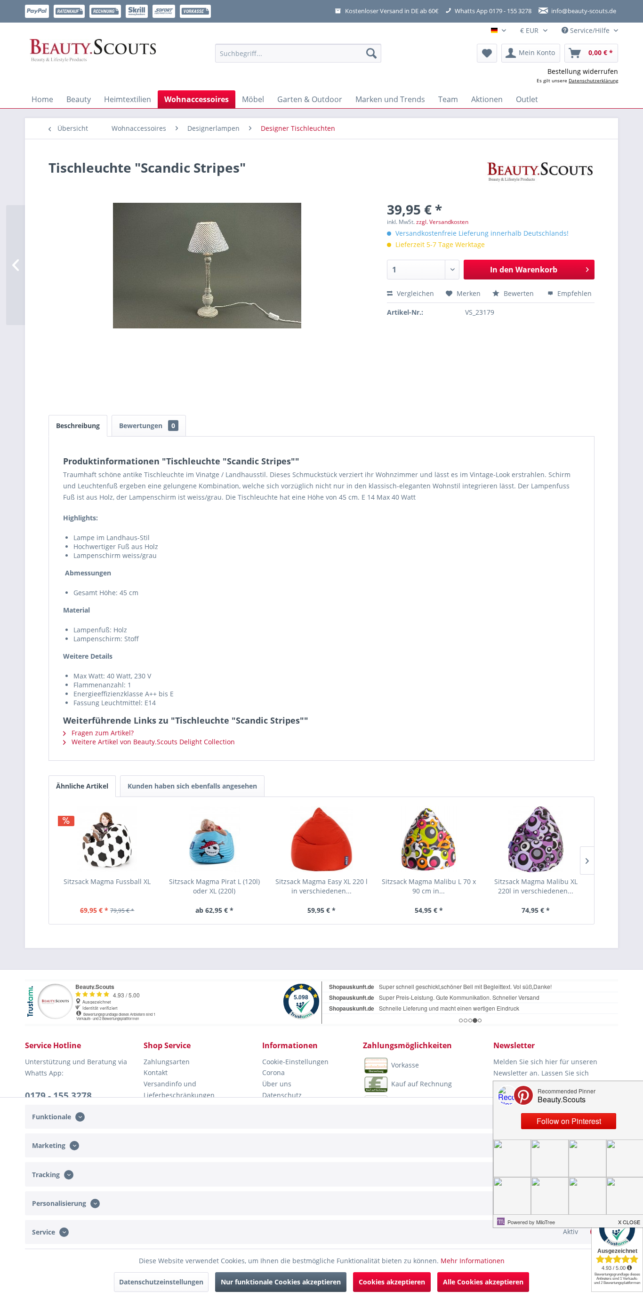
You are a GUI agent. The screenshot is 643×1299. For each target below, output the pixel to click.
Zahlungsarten (167, 1061)
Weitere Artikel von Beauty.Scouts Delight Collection (152, 741)
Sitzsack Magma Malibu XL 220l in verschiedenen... (536, 886)
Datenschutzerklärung (593, 80)
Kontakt (156, 1072)
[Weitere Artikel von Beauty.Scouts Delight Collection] (540, 176)
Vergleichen (414, 293)
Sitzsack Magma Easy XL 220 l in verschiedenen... (321, 886)
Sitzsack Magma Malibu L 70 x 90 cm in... (429, 886)
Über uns (276, 1083)
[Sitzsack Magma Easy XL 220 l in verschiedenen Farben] (321, 839)
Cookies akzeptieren (392, 1281)
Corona (273, 1072)
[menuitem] (298, 53)
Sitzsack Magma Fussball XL (107, 881)
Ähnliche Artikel (82, 785)
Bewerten (519, 293)
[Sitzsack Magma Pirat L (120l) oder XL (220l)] (215, 839)
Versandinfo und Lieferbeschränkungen (179, 1089)
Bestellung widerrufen (582, 71)
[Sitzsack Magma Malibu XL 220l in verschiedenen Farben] (536, 839)
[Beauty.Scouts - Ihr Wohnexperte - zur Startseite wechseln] (93, 53)
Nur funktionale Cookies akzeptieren (281, 1281)
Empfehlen (573, 293)
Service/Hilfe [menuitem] (589, 30)
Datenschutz (282, 1095)
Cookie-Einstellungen (295, 1061)
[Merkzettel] (487, 53)
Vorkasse (405, 1064)
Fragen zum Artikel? (102, 732)
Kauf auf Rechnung (421, 1083)
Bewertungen (147, 425)
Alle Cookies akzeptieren (483, 1281)
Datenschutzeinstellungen (161, 1281)
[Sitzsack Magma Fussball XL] (107, 839)
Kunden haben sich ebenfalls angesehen (192, 785)
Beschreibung (78, 425)
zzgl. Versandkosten (442, 222)
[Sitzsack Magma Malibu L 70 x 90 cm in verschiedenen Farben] (429, 839)
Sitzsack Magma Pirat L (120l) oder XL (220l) (214, 886)
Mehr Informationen (473, 1260)
